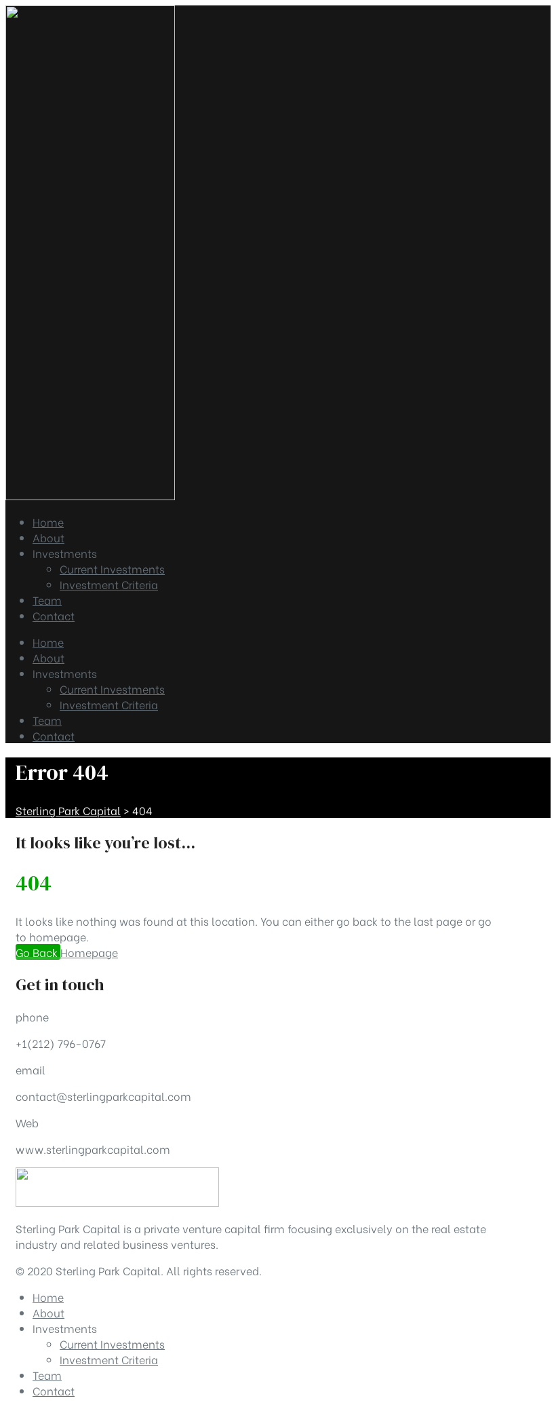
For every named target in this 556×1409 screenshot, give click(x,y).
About (48, 657)
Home (48, 642)
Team (47, 720)
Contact (54, 735)
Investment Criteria (109, 704)
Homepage (89, 952)
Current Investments (112, 688)
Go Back (38, 952)
